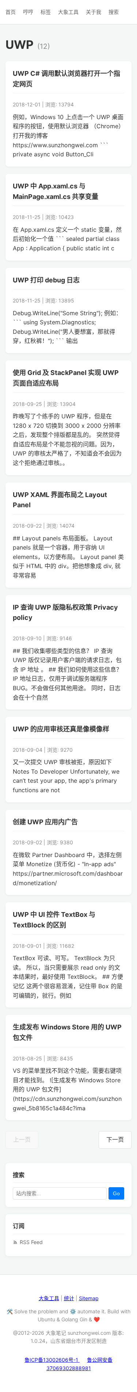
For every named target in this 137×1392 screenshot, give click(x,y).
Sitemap (89, 1298)
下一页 (115, 1139)
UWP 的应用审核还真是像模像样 (61, 729)
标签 (46, 12)
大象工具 (68, 12)
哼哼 (28, 12)
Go (116, 1193)
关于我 (93, 12)
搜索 (114, 12)
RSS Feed (31, 1242)
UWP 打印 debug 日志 (46, 280)
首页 (10, 12)
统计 (69, 1298)
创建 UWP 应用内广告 (45, 822)
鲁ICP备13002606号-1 (52, 1360)
